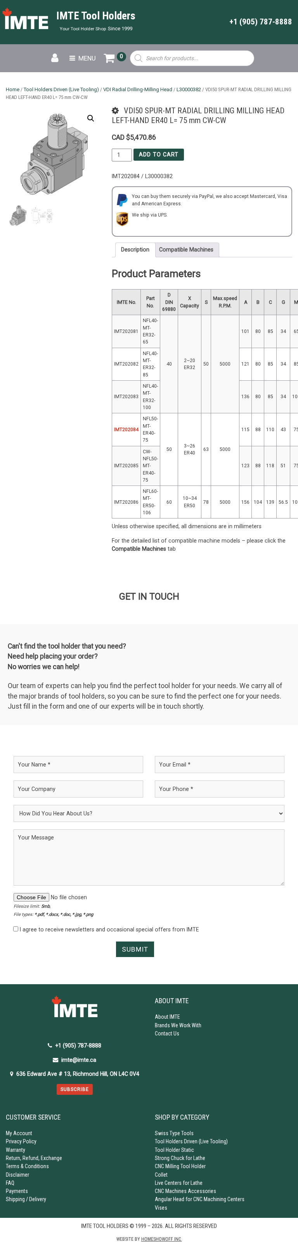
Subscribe (75, 1089)
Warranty (15, 1150)
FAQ (10, 1183)
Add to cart (158, 154)
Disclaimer (17, 1175)
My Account (19, 1133)
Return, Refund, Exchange (34, 1158)
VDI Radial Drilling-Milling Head (137, 89)
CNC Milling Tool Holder (180, 1166)
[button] (91, 118)
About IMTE (167, 1017)
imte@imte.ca (78, 1060)
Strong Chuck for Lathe (180, 1158)
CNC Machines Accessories (185, 1191)
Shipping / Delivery (26, 1199)
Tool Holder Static (174, 1150)
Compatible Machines (186, 249)
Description (135, 249)
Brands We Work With (178, 1025)
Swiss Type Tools (174, 1133)
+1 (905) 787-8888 (260, 21)
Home (12, 89)
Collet (161, 1175)
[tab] (135, 250)
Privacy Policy (21, 1141)
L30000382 (189, 89)
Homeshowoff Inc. (161, 1239)
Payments (17, 1191)
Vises (161, 1208)
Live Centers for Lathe (179, 1183)
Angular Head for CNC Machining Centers (199, 1199)
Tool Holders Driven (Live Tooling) (61, 89)
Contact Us (167, 1033)
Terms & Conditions (27, 1166)
